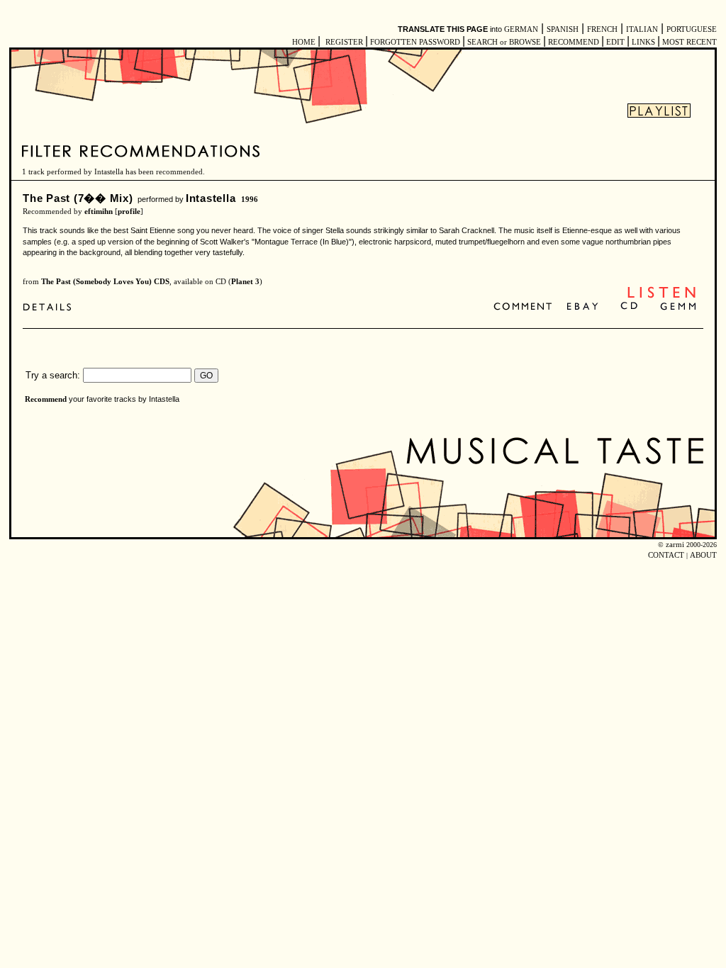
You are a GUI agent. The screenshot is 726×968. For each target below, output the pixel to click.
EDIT (615, 42)
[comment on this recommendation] (526, 307)
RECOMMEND (573, 42)
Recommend (46, 399)
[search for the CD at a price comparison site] (630, 307)
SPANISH (563, 29)
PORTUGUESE (691, 29)
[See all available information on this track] (51, 307)
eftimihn (98, 211)
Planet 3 (245, 282)
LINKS (643, 42)
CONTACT (666, 555)
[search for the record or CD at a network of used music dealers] (678, 307)
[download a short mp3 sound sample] (661, 297)
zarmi (675, 544)
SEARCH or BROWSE (504, 42)
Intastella (211, 198)
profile (129, 211)
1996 (249, 199)
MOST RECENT (688, 42)
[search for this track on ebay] (582, 307)
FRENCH (602, 29)
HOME (304, 42)
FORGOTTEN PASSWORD (415, 42)
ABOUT (703, 555)
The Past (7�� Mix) (78, 198)
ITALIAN (642, 29)
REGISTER (344, 42)
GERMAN (521, 29)
